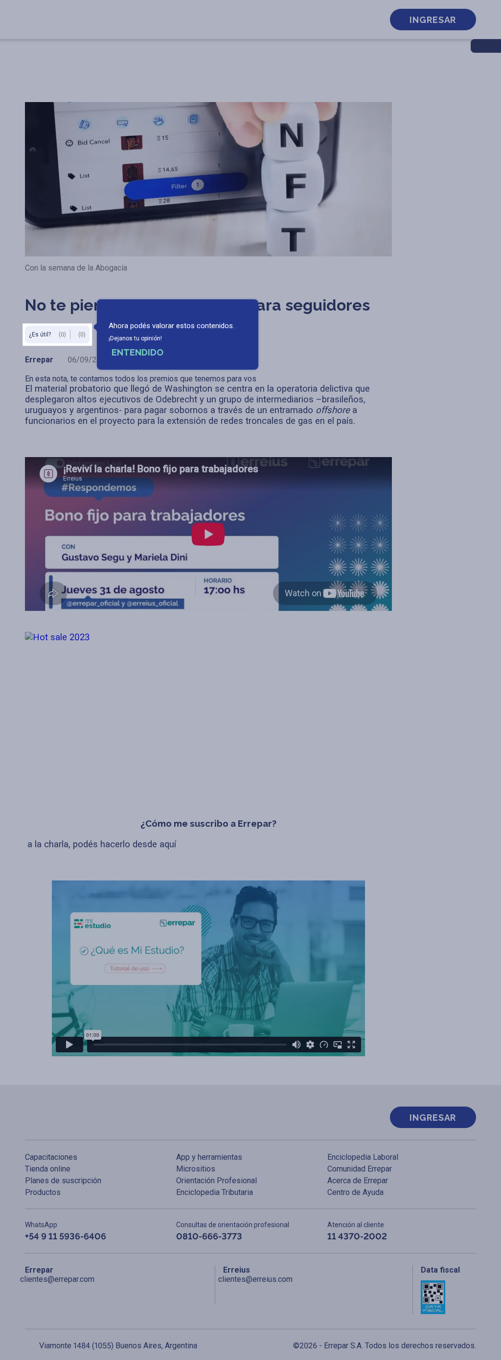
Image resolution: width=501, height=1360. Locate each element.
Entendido (137, 352)
